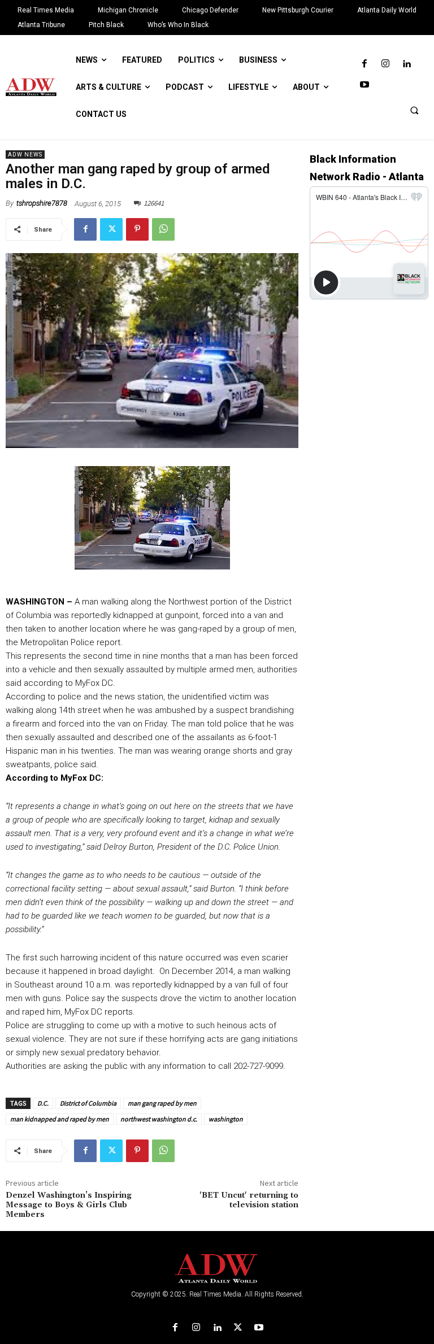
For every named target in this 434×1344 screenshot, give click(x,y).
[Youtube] (364, 85)
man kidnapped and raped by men (59, 1119)
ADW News (25, 154)
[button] (414, 110)
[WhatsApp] (163, 229)
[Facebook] (364, 64)
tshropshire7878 (41, 203)
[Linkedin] (406, 64)
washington (226, 1119)
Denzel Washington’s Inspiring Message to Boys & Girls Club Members (69, 1205)
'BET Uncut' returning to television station (248, 1200)
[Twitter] (111, 229)
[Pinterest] (137, 229)
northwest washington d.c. (158, 1119)
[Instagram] (385, 64)
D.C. (43, 1103)
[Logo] (217, 1269)
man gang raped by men (162, 1103)
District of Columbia (88, 1103)
